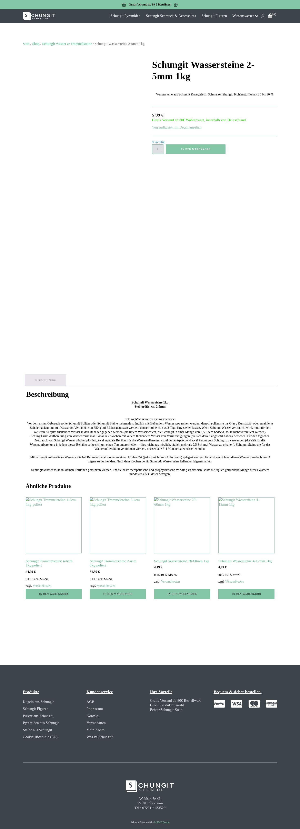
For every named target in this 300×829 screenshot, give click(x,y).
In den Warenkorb (195, 149)
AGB (90, 702)
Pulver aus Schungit (37, 716)
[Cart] (272, 16)
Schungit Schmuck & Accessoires (171, 16)
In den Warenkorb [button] (53, 594)
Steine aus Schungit (37, 730)
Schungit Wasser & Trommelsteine (67, 44)
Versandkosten (42, 586)
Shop (36, 44)
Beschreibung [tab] (45, 380)
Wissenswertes (243, 16)
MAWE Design (161, 822)
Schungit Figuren (214, 16)
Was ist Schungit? (100, 737)
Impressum (95, 709)
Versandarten (96, 723)
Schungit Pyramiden (125, 16)
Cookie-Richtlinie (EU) (40, 737)
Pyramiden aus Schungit (41, 723)
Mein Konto (95, 730)
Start (26, 44)
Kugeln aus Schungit (38, 702)
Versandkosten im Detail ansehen (176, 127)
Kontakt (92, 716)
